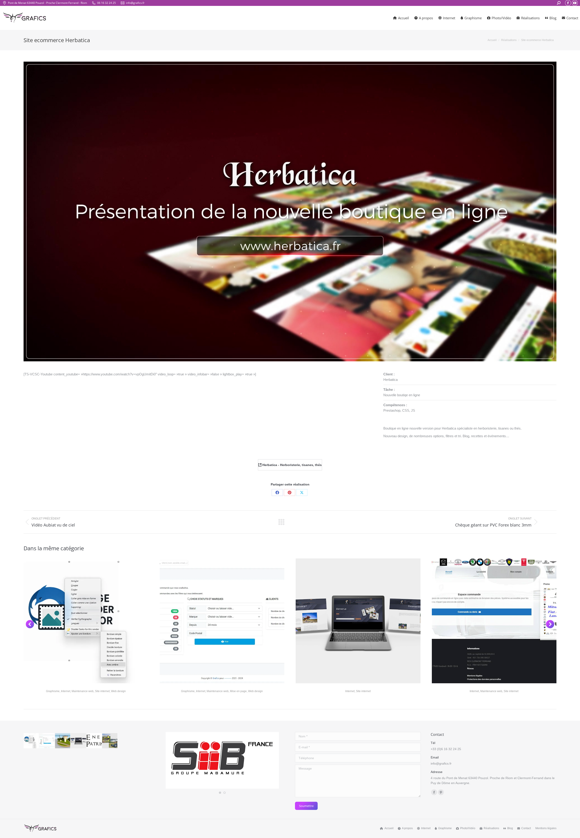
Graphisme (53, 691)
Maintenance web (83, 691)
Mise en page (238, 691)
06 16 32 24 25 (106, 3)
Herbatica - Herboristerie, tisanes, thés (291, 465)
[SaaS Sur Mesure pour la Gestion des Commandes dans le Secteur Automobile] (47, 741)
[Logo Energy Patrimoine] (94, 741)
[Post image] (86, 620)
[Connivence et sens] (78, 741)
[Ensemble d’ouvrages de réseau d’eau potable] (63, 741)
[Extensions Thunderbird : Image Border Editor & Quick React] (31, 741)
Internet (65, 691)
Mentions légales (545, 828)
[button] (30, 624)
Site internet (102, 691)
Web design (118, 691)
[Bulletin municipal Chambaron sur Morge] (110, 741)
